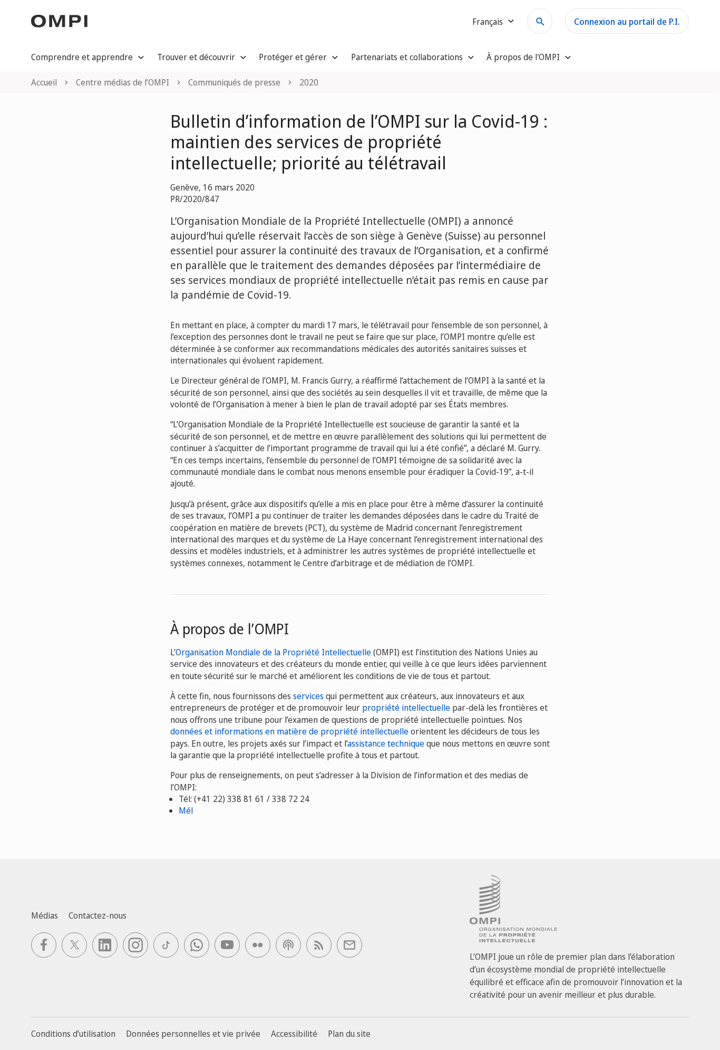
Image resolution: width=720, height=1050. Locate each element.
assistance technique (385, 743)
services (308, 696)
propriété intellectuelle (406, 707)
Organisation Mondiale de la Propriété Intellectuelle (273, 652)
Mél (186, 810)
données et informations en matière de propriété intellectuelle (289, 731)
